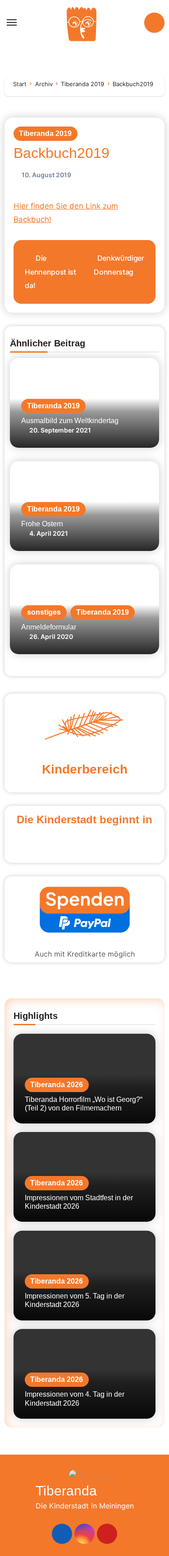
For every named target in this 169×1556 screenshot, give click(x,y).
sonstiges (44, 612)
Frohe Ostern (42, 524)
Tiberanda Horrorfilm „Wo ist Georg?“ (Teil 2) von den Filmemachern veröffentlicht (83, 1108)
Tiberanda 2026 (56, 1084)
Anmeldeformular (48, 627)
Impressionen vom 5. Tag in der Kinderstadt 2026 (74, 1300)
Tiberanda (66, 1490)
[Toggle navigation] (12, 22)
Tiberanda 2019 (45, 133)
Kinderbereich (85, 769)
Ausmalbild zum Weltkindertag (70, 420)
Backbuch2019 (62, 153)
